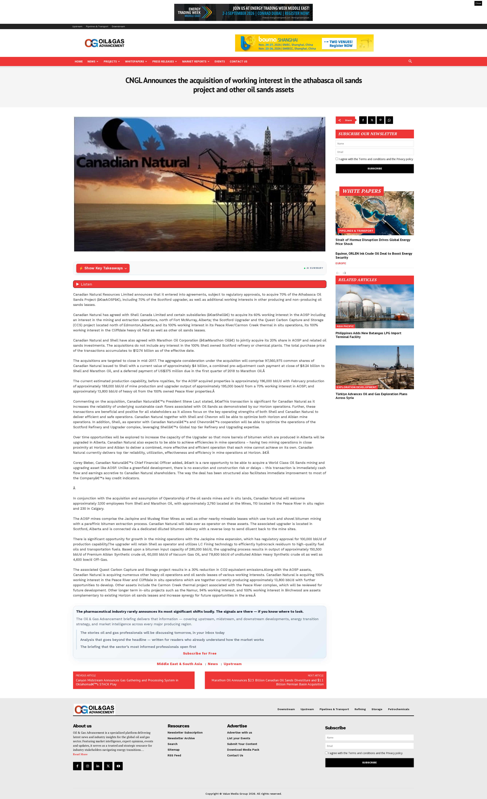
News (91, 61)
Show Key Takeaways (103, 268)
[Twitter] (372, 120)
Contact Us (238, 61)
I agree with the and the (375, 159)
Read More (80, 754)
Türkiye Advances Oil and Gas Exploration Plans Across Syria (371, 396)
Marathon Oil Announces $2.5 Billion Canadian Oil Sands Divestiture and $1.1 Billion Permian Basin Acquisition (268, 682)
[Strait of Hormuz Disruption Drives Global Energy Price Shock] (375, 213)
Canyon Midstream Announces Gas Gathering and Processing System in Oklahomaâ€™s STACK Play (127, 682)
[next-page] (344, 273)
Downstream (118, 26)
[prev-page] (338, 273)
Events (220, 61)
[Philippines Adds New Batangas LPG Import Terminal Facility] (375, 306)
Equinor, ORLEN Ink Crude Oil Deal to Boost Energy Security (374, 255)
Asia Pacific (345, 326)
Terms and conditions (372, 159)
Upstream (77, 26)
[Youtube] (118, 766)
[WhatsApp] (389, 120)
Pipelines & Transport (97, 26)
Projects (110, 61)
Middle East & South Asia (179, 664)
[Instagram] (87, 766)
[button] (410, 62)
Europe (341, 263)
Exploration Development (357, 387)
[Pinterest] (380, 120)
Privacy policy (404, 159)
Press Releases (163, 61)
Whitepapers (134, 61)
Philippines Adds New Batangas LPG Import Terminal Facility (368, 335)
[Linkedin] (98, 766)
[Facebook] (363, 120)
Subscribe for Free (200, 653)
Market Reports (194, 61)
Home (79, 61)
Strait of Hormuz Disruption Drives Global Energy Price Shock (373, 242)
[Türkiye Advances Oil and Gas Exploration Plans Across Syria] (375, 367)
